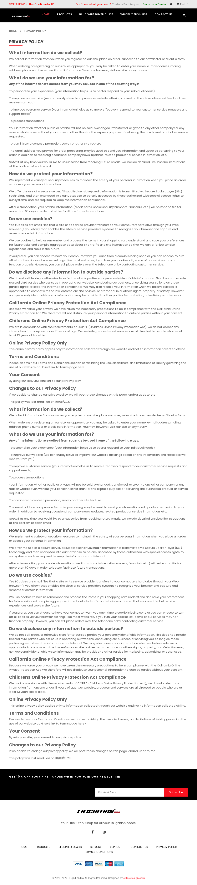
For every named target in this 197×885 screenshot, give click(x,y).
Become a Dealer (154, 4)
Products (43, 847)
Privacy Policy (167, 847)
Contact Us (139, 847)
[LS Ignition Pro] (98, 811)
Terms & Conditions (98, 852)
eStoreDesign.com (134, 878)
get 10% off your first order (36, 776)
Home (23, 847)
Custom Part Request (126, 4)
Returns (96, 847)
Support (116, 847)
